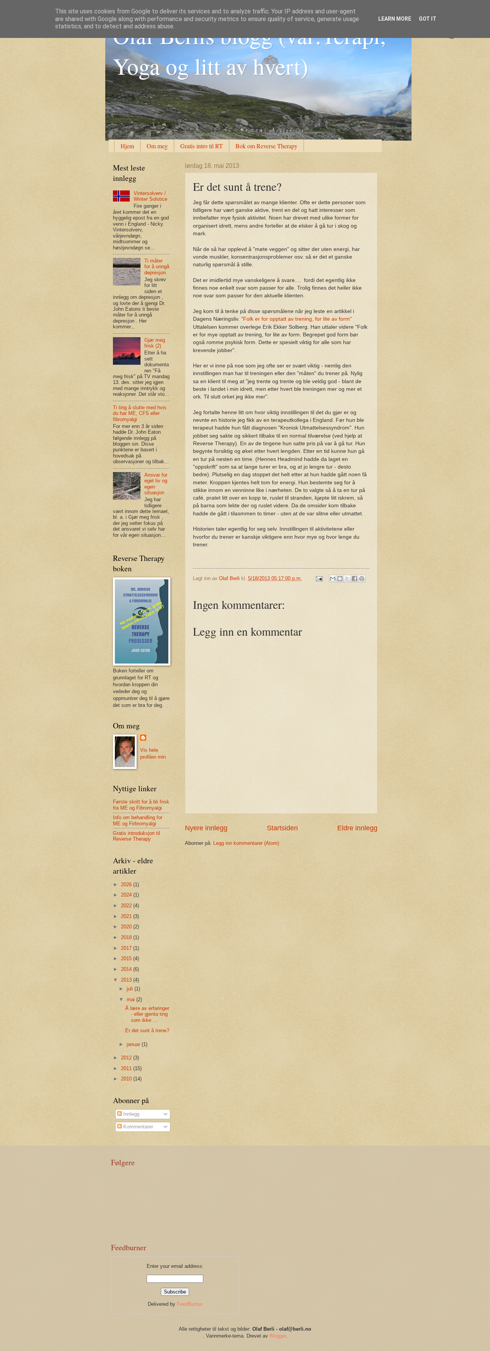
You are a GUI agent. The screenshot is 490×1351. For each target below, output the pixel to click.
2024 (127, 895)
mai (131, 999)
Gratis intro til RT (201, 146)
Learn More (394, 19)
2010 (127, 1079)
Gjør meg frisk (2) (154, 343)
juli (130, 989)
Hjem (127, 146)
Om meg (157, 146)
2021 (127, 916)
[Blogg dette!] (340, 578)
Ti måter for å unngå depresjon (156, 266)
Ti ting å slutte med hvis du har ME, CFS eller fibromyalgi (140, 413)
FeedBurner (190, 1304)
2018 (127, 937)
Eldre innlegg (357, 828)
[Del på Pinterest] (362, 578)
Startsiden (282, 828)
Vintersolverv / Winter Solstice (150, 196)
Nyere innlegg (206, 828)
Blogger (278, 1336)
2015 (127, 958)
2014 (127, 969)
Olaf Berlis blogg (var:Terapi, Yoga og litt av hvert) (249, 50)
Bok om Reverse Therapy (266, 146)
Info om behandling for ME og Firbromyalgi (137, 820)
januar (134, 1044)
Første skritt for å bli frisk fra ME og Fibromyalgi (141, 804)
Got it (427, 19)
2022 (127, 905)
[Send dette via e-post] (332, 578)
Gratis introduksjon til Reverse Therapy (136, 836)
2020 (127, 927)
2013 (127, 980)
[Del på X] (347, 578)
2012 (127, 1058)
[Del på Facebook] (354, 578)
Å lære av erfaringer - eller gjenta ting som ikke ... (147, 1014)
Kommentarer (137, 1127)
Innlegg (130, 1114)
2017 (127, 948)
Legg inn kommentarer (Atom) (246, 843)
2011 (127, 1068)
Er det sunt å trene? (147, 1030)
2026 (127, 884)
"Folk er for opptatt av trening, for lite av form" (296, 319)
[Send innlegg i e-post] (318, 578)
